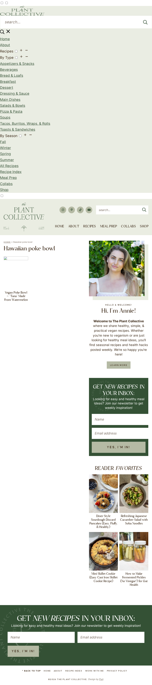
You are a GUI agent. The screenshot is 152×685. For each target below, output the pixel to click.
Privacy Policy (117, 671)
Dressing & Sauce (14, 93)
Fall (3, 142)
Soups (5, 117)
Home (5, 39)
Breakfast (8, 82)
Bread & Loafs (11, 75)
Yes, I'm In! (118, 447)
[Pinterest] (71, 210)
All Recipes (9, 166)
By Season (8, 136)
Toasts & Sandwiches (17, 129)
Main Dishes (10, 100)
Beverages (9, 69)
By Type (7, 57)
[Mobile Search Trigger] (5, 33)
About (5, 45)
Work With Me (94, 671)
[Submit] (145, 22)
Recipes (6, 51)
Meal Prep (8, 178)
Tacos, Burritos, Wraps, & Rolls (25, 123)
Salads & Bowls (12, 105)
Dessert (6, 87)
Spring (5, 154)
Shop (4, 190)
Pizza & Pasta (11, 111)
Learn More (119, 365)
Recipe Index (11, 172)
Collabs (6, 184)
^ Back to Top (31, 671)
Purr (101, 679)
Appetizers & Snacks (17, 64)
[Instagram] (63, 210)
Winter (5, 148)
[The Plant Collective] (24, 217)
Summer (7, 160)
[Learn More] (117, 268)
